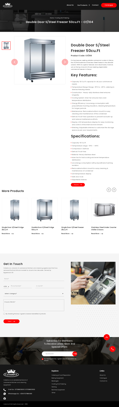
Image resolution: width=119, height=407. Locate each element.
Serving (54, 387)
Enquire (76, 185)
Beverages (55, 381)
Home (52, 18)
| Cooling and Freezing (62, 18)
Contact (95, 5)
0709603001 (20, 389)
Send (9, 321)
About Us (70, 5)
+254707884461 (26, 394)
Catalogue (109, 5)
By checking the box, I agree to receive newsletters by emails (60, 359)
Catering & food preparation (61, 375)
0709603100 (30, 389)
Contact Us (103, 381)
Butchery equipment (58, 390)
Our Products (82, 5)
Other (53, 393)
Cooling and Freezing (59, 384)
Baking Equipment (58, 378)
